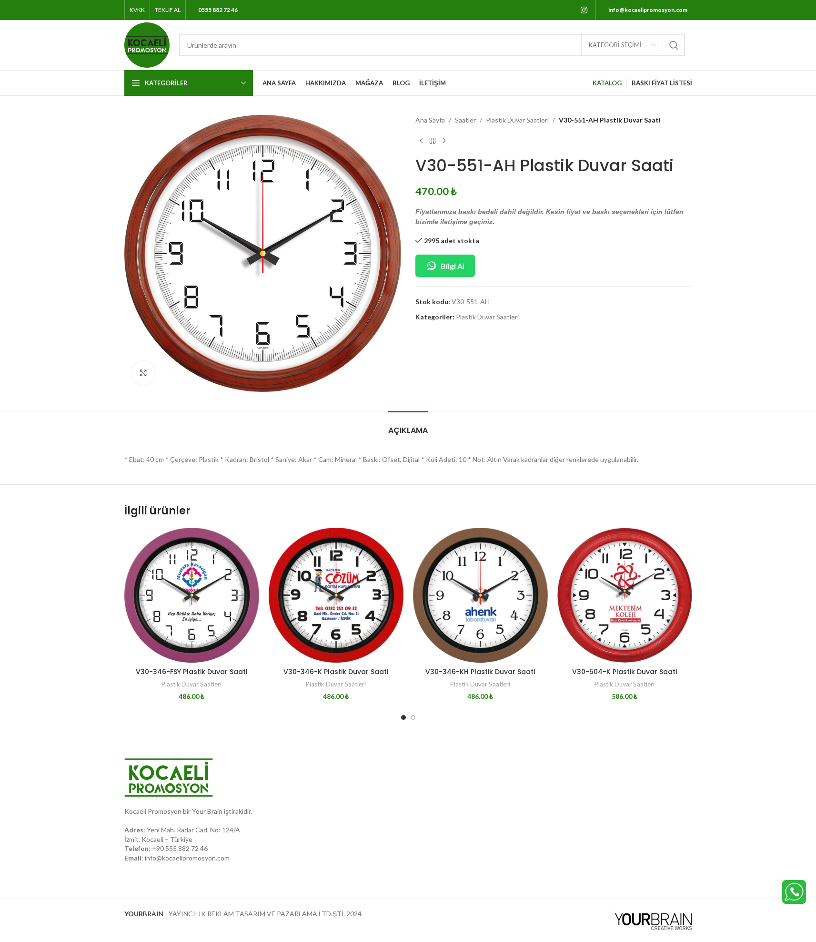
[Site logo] (147, 44)
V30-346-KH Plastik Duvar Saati (480, 671)
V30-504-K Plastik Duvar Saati (624, 671)
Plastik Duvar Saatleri (517, 120)
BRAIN (143, 914)
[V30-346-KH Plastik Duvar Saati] (480, 595)
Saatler (465, 120)
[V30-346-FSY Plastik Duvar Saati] (191, 595)
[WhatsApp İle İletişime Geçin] (794, 891)
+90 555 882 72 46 (180, 848)
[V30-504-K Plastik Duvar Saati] (624, 595)
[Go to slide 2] (413, 717)
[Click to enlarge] (143, 373)
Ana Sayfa (430, 120)
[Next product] (444, 140)
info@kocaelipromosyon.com (187, 858)
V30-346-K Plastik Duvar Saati (335, 671)
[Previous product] (421, 140)
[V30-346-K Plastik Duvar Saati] (336, 595)
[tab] (408, 425)
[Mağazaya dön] (432, 140)
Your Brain (207, 811)
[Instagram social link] (583, 10)
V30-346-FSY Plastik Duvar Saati (191, 671)
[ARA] (674, 45)
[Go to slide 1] (403, 717)
